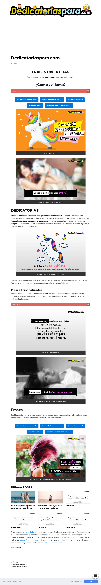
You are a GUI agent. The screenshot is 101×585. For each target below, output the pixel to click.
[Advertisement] (50, 37)
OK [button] (91, 581)
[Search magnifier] (88, 91)
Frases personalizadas (70, 537)
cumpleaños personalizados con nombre (26, 223)
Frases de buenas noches (52, 100)
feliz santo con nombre (54, 543)
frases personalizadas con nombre (60, 293)
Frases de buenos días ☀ (26, 100)
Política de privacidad (19, 566)
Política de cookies (18, 564)
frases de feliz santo (71, 296)
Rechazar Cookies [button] (76, 581)
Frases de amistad (75, 100)
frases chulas (29, 532)
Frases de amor (35, 105)
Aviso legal (15, 562)
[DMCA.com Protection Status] (16, 548)
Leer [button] (19, 581)
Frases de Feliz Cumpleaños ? (59, 105)
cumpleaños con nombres (29, 540)
